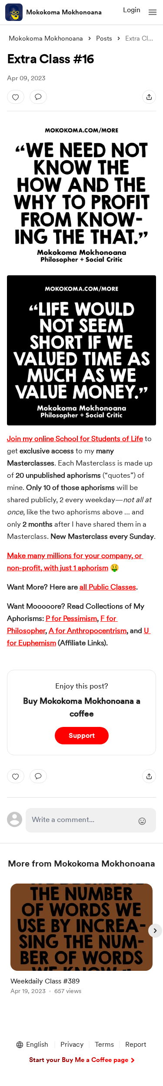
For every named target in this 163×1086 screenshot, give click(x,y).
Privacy (71, 1044)
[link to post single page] (81, 940)
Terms (104, 1044)
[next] (155, 931)
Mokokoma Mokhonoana (64, 12)
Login (131, 10)
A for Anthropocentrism (87, 630)
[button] (152, 12)
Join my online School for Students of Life (75, 438)
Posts (104, 38)
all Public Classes (108, 586)
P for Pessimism (71, 618)
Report (135, 1044)
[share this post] (149, 97)
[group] (81, 944)
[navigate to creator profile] (14, 12)
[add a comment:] (38, 97)
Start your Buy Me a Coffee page (78, 1060)
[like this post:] (15, 97)
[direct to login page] (91, 820)
